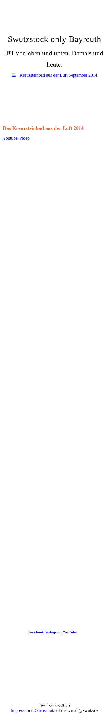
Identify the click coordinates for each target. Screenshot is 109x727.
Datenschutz (44, 710)
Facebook (36, 632)
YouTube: (70, 632)
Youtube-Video (16, 138)
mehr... (9, 611)
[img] (54, 15)
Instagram (53, 632)
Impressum (20, 710)
